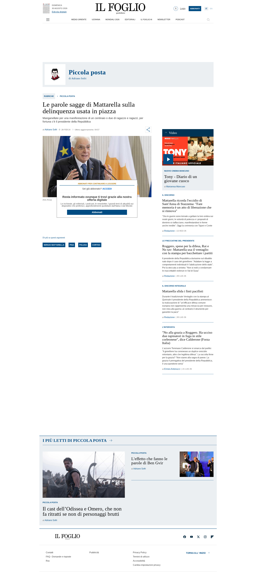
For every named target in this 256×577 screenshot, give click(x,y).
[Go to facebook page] (184, 536)
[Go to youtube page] (191, 536)
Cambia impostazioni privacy (146, 565)
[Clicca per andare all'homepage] (67, 537)
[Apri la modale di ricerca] (208, 20)
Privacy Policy (139, 552)
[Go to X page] (198, 536)
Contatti (49, 552)
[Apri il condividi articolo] (148, 130)
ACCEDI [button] (107, 188)
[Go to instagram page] (205, 536)
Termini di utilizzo (141, 557)
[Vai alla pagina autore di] (55, 74)
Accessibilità (139, 561)
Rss (48, 561)
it (206, 9)
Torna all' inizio (196, 553)
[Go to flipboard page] (212, 536)
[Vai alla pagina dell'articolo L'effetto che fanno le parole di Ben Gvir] (197, 464)
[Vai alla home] (120, 8)
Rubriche (49, 96)
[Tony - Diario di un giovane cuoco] (187, 151)
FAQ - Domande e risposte (58, 557)
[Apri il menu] (48, 20)
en (211, 9)
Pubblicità (94, 552)
